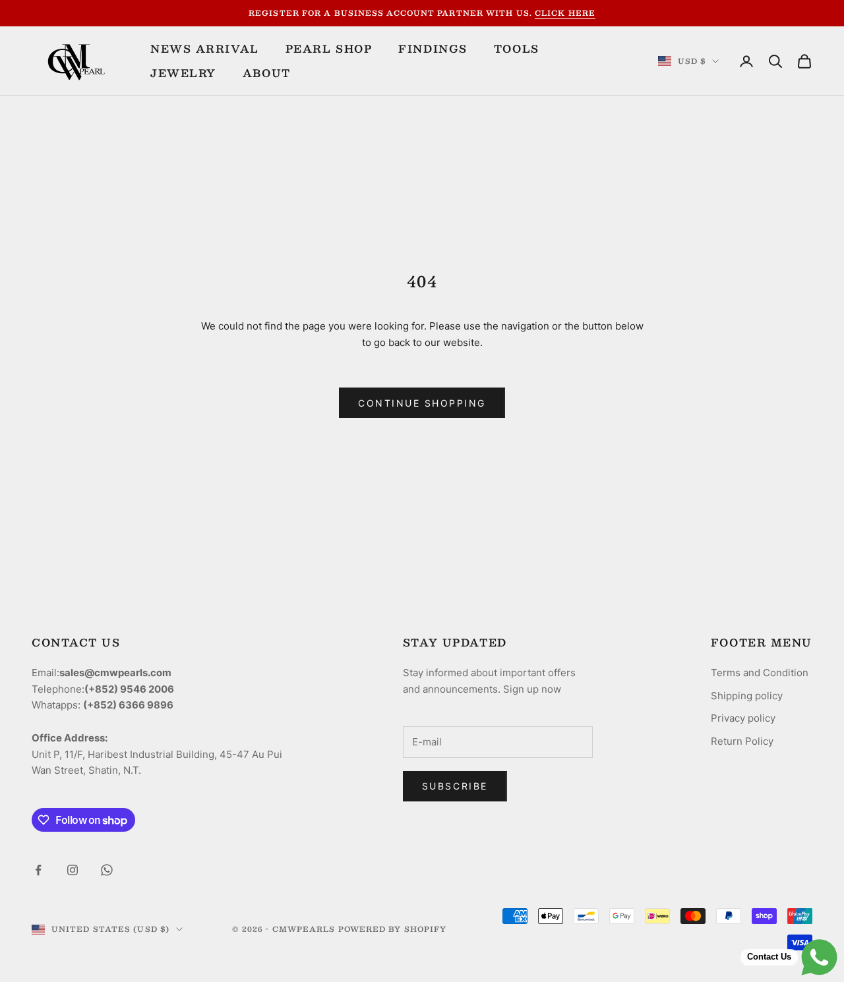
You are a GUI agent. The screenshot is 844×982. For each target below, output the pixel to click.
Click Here (565, 13)
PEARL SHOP (329, 48)
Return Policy (742, 741)
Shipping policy (747, 695)
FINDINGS (432, 48)
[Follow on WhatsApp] (106, 870)
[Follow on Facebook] (38, 870)
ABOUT (267, 73)
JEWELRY (183, 73)
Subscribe (455, 786)
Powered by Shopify (392, 929)
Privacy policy (743, 718)
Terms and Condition (759, 672)
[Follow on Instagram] (72, 870)
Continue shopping (422, 403)
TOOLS (516, 48)
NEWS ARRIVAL (204, 48)
